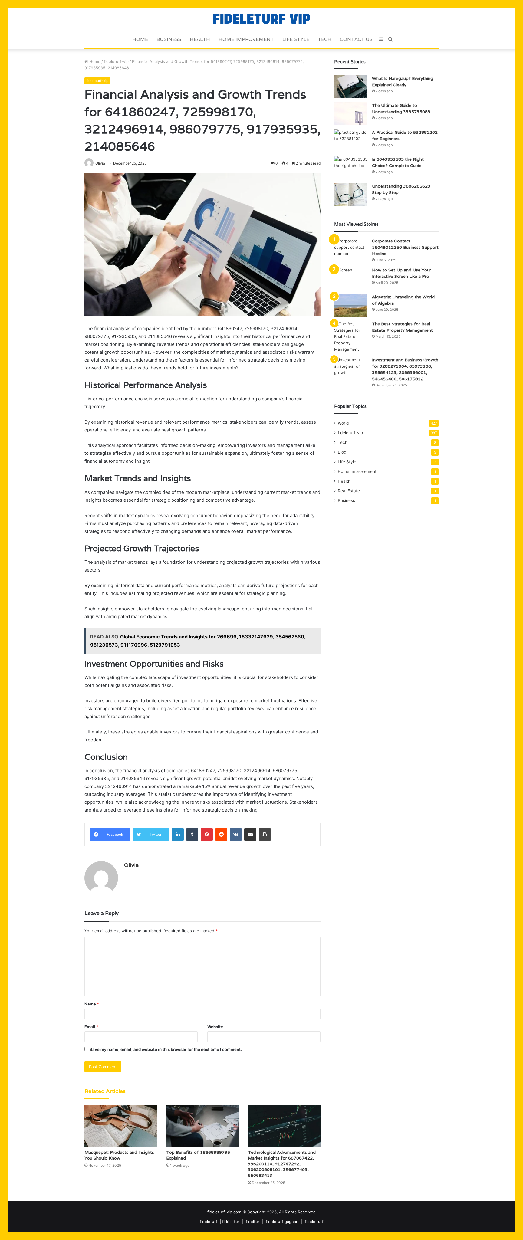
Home (140, 39)
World (343, 423)
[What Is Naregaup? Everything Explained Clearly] (350, 86)
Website (215, 1026)
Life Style (295, 39)
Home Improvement (246, 39)
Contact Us (356, 39)
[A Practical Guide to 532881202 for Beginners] (350, 140)
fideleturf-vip (116, 61)
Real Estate (349, 490)
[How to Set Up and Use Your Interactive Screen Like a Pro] (350, 278)
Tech (324, 39)
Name (91, 1004)
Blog (342, 452)
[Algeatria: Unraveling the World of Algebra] (350, 305)
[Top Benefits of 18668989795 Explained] (202, 1125)
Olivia (131, 864)
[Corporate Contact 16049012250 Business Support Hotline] (350, 249)
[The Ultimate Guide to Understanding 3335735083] (350, 113)
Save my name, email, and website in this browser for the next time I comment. (166, 1049)
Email (91, 1026)
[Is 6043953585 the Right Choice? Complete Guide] (350, 167)
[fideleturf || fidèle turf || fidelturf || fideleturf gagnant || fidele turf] (261, 19)
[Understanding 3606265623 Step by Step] (350, 194)
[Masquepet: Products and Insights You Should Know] (120, 1125)
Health (200, 39)
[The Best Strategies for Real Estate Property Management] (350, 337)
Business (168, 39)
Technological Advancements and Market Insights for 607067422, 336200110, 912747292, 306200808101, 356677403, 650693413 (282, 1164)
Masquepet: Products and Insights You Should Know (119, 1155)
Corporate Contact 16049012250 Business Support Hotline (405, 247)
